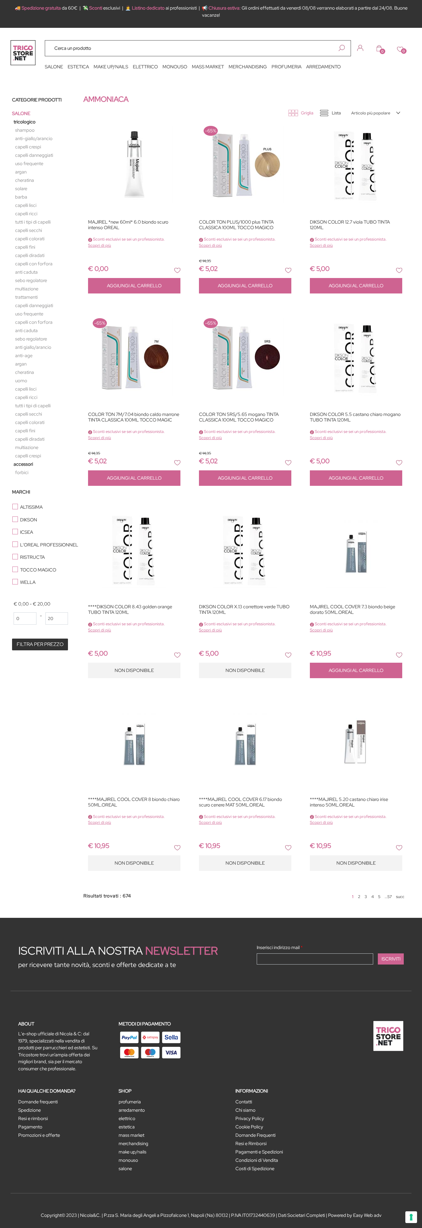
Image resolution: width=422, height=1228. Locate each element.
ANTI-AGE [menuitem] (23, 356)
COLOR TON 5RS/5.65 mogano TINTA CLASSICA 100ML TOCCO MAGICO (239, 417)
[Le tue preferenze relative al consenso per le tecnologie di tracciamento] (411, 1217)
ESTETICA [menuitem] (78, 67)
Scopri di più (99, 245)
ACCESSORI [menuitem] (23, 464)
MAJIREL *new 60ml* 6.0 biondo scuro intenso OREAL (128, 225)
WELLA (28, 582)
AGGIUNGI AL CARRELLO (134, 286)
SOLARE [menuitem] (21, 189)
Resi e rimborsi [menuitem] (33, 1118)
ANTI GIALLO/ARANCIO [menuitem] (33, 347)
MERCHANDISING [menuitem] (248, 67)
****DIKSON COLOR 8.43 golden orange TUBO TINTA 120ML (130, 609)
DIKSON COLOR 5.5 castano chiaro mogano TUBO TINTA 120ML (355, 417)
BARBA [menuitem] (21, 197)
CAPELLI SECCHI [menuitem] (28, 230)
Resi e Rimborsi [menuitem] (251, 1143)
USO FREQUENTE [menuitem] (29, 163)
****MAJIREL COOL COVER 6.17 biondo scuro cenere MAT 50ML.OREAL (240, 802)
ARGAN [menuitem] (21, 172)
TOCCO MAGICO (38, 570)
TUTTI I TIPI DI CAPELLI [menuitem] (33, 222)
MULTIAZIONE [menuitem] (26, 289)
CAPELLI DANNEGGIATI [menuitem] (34, 155)
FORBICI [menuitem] (21, 472)
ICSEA (26, 532)
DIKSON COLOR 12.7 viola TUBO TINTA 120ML (350, 225)
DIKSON (28, 520)
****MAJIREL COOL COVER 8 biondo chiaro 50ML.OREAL (134, 802)
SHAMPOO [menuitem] (25, 130)
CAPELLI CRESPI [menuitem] (28, 147)
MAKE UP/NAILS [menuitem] (111, 67)
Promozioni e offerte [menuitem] (39, 1135)
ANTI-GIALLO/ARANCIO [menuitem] (34, 138)
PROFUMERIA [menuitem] (287, 67)
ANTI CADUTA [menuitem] (26, 272)
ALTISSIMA (31, 507)
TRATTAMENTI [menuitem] (26, 297)
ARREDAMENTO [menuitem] (323, 67)
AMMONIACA (106, 99)
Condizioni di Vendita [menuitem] (256, 1160)
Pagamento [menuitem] (30, 1127)
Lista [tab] (336, 113)
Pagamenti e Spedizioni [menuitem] (259, 1152)
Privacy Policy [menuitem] (249, 1118)
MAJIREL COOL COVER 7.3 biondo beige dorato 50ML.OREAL (352, 609)
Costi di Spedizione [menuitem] (254, 1169)
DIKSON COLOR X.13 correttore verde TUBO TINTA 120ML (244, 609)
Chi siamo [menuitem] (245, 1110)
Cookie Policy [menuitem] (249, 1127)
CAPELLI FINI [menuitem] (25, 247)
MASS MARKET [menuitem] (208, 67)
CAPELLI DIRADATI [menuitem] (29, 255)
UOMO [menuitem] (21, 381)
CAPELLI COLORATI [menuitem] (29, 239)
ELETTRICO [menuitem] (145, 67)
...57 (388, 896)
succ (400, 896)
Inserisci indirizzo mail (280, 947)
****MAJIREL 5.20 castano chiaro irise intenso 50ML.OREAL (349, 802)
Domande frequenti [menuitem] (38, 1102)
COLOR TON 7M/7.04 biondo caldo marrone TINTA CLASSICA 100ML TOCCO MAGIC (133, 417)
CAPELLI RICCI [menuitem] (26, 214)
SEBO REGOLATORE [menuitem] (31, 280)
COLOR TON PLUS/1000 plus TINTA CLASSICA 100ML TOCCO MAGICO (236, 225)
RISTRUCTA (32, 557)
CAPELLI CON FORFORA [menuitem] (34, 264)
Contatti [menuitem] (243, 1102)
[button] (341, 48)
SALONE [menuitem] (54, 67)
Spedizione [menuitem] (29, 1110)
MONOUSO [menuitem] (174, 67)
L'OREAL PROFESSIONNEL (46, 545)
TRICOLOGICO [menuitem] (25, 122)
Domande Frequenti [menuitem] (255, 1135)
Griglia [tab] (307, 113)
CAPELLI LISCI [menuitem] (25, 205)
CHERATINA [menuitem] (24, 180)
